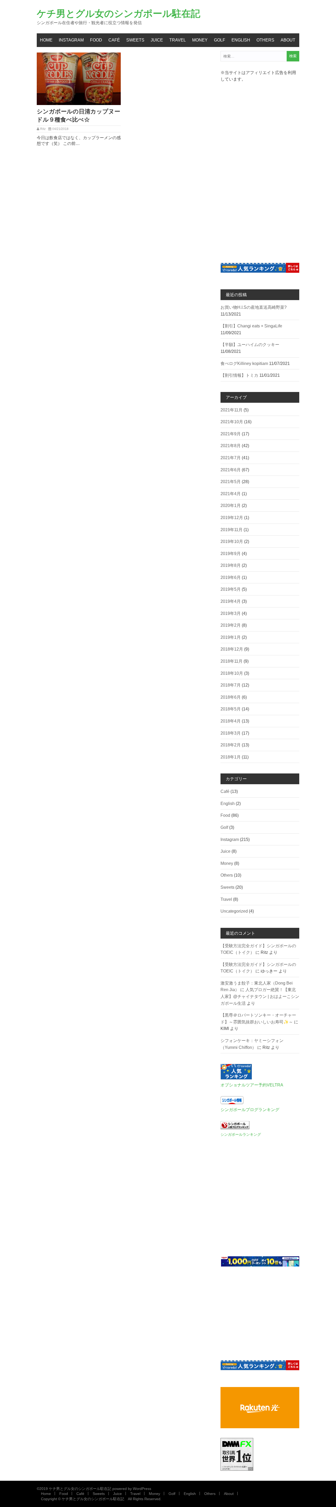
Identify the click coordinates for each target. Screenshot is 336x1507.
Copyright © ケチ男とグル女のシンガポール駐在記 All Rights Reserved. (101, 1499)
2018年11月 (231, 661)
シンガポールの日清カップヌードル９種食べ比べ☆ (78, 115)
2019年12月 (231, 517)
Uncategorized (234, 911)
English (241, 40)
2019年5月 (230, 589)
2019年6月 (230, 577)
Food (96, 40)
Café (114, 40)
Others (265, 40)
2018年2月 (230, 745)
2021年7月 (230, 458)
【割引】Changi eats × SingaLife (251, 326)
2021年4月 (230, 493)
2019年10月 (231, 541)
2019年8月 (230, 565)
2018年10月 (231, 673)
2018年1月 (230, 757)
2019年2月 (230, 625)
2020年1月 (230, 505)
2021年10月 (231, 422)
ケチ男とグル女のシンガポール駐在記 (118, 13)
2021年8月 (230, 445)
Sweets (135, 40)
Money (200, 40)
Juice (157, 40)
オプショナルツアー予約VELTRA (251, 1085)
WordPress (142, 1489)
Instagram (71, 40)
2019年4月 (230, 601)
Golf (219, 40)
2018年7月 (230, 685)
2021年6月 (230, 470)
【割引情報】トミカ (239, 375)
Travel (177, 40)
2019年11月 (231, 529)
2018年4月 (230, 721)
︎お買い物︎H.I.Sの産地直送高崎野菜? (253, 307)
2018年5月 (230, 709)
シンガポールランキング (240, 1134)
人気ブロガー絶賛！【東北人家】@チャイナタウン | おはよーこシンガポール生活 (259, 996)
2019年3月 (230, 613)
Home (46, 40)
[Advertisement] (259, 169)
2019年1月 (230, 637)
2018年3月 (230, 733)
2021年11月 (231, 410)
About (288, 40)
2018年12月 (231, 649)
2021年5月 (230, 481)
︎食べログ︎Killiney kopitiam (244, 363)
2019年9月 (230, 553)
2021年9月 (230, 434)
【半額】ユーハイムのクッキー (249, 344)
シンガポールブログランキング (249, 1109)
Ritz (43, 129)
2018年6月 (230, 697)
